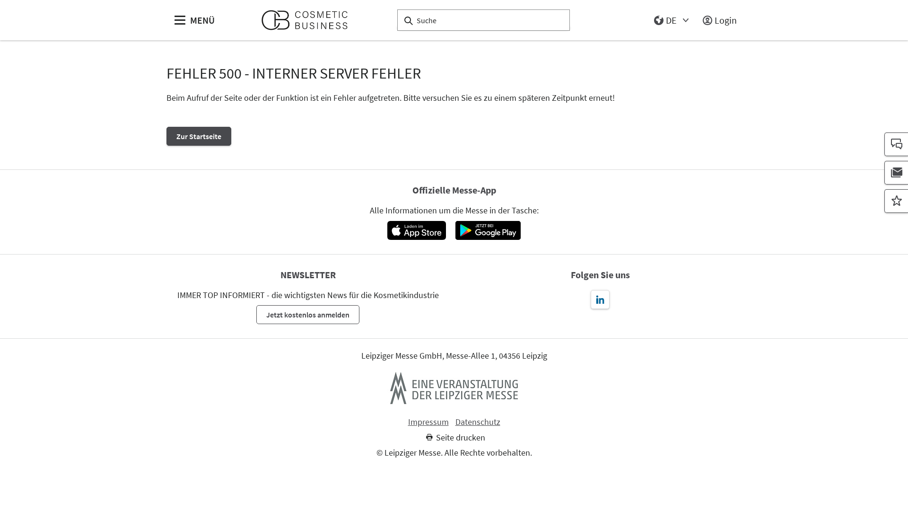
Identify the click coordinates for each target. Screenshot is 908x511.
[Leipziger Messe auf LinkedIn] (600, 299)
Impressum (428, 422)
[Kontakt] (896, 144)
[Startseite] (308, 20)
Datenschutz (477, 422)
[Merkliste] (896, 201)
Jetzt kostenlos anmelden (307, 314)
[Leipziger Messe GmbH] (454, 388)
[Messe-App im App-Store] (416, 230)
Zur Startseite (198, 136)
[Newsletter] (896, 173)
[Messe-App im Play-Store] (488, 230)
